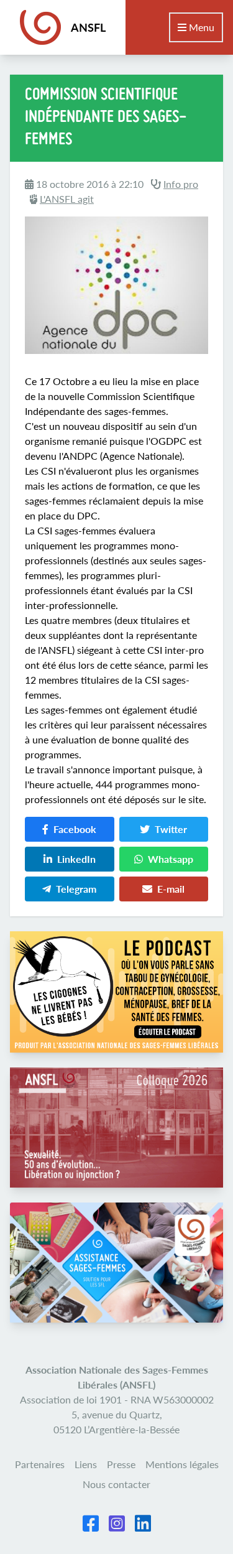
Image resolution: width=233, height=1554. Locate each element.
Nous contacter (116, 1484)
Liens (86, 1464)
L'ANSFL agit (67, 199)
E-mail (171, 889)
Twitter (171, 829)
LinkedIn (76, 859)
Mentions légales (182, 1464)
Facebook (74, 829)
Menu (200, 27)
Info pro (180, 184)
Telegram (76, 889)
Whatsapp (170, 859)
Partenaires (40, 1464)
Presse (121, 1464)
